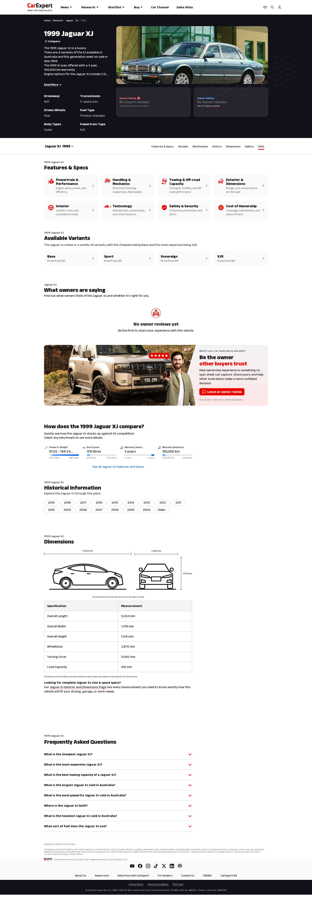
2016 (99, 502)
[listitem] (162, 510)
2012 (162, 502)
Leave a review (212, 106)
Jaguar (69, 20)
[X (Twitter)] (164, 866)
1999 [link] (83, 20)
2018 (67, 502)
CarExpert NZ (228, 875)
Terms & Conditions (158, 884)
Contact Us (187, 875)
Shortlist (114, 7)
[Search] (272, 7)
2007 (99, 510)
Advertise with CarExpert (133, 875)
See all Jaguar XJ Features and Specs (118, 466)
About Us (80, 875)
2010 (51, 510)
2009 (67, 510)
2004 (146, 510)
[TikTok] (156, 866)
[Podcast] (180, 866)
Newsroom (102, 875)
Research (88, 7)
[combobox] (68, 146)
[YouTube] (132, 866)
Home (47, 20)
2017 (83, 502)
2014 (130, 502)
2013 (147, 502)
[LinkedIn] (172, 866)
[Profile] (279, 7)
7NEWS (207, 875)
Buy (137, 7)
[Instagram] (148, 866)
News (65, 7)
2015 (115, 502)
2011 (178, 502)
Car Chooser (160, 7)
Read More (51, 84)
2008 (83, 510)
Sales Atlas (184, 7)
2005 (131, 510)
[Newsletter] (265, 7)
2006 (115, 510)
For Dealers (165, 875)
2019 (51, 502)
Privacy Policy (136, 884)
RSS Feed (178, 884)
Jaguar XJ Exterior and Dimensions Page (78, 687)
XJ (77, 20)
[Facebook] (140, 866)
